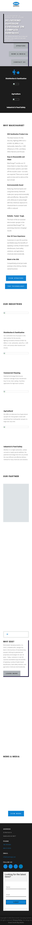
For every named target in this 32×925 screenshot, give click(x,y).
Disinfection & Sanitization (16, 78)
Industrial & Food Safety (16, 107)
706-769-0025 (7, 844)
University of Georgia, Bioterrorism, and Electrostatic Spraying (16, 787)
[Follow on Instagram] (11, 866)
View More (16, 813)
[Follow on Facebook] (5, 866)
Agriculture (16, 94)
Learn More (12, 673)
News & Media (18, 54)
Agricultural (8, 411)
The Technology (16, 286)
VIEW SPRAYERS (16, 278)
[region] (16, 503)
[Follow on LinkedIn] (21, 866)
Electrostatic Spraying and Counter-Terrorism (16, 770)
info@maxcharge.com (9, 857)
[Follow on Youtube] (16, 866)
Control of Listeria (10, 799)
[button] (16, 503)
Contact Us (20, 62)
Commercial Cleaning (12, 373)
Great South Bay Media (16, 922)
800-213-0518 (7, 848)
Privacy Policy (17, 920)
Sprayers (21, 46)
